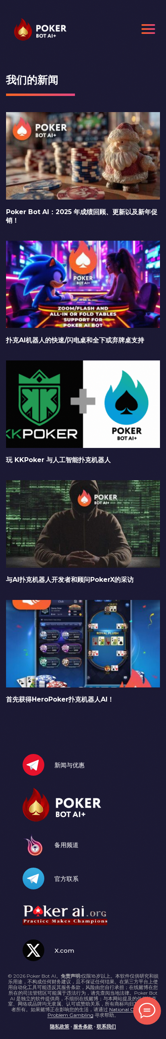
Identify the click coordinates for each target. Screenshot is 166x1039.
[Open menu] (148, 29)
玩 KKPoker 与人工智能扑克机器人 (58, 460)
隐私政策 (59, 1026)
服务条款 (83, 1026)
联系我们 (106, 1026)
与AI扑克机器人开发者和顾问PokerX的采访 (70, 579)
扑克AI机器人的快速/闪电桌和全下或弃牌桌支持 (75, 340)
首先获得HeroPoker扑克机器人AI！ (60, 699)
